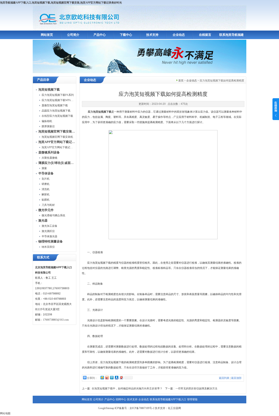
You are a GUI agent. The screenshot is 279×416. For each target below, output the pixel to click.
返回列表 (224, 378)
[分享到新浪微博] (106, 377)
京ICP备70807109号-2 (141, 408)
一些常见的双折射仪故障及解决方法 (196, 388)
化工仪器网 (174, 408)
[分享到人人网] (116, 377)
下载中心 (126, 34)
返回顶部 (236, 378)
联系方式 (43, 257)
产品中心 (100, 34)
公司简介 (73, 34)
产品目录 (43, 79)
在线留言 (205, 34)
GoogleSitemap (106, 408)
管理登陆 (192, 399)
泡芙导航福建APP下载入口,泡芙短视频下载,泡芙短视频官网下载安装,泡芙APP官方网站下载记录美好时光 (61, 2)
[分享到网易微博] (121, 377)
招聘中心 (121, 399)
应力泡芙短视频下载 (99, 111)
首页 (181, 80)
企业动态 (179, 34)
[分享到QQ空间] (102, 377)
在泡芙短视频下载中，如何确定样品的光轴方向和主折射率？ (127, 388)
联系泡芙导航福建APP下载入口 (168, 399)
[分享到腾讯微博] (111, 377)
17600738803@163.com (56, 319)
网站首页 (47, 34)
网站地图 (5, 413)
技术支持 (152, 34)
